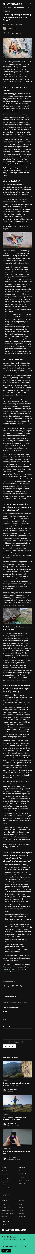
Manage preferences (10, 1246)
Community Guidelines (5, 1195)
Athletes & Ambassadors (5, 1175)
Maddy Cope (23, 62)
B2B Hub (4, 1216)
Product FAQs (5, 1207)
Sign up (3, 1225)
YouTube (22, 1213)
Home (4, 7)
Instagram (22, 1216)
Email (5, 1019)
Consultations (23, 1183)
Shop (3, 1204)
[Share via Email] (17, 33)
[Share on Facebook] (4, 33)
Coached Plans (24, 1171)
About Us (4, 1171)
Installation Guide (7, 1210)
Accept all (6, 1251)
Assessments (23, 1177)
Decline (23, 1246)
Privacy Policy (5, 1188)
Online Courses (24, 1180)
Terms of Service (7, 1191)
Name (5, 1011)
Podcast (21, 1210)
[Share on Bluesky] (13, 33)
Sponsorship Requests (8, 1179)
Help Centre (5, 1182)
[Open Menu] (30, 4)
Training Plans (23, 1174)
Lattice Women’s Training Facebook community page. (16, 970)
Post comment (10, 1046)
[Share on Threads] (8, 33)
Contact (4, 1185)
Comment (6, 1027)
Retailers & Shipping (7, 1213)
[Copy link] (21, 33)
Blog (9, 7)
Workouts (22, 1207)
